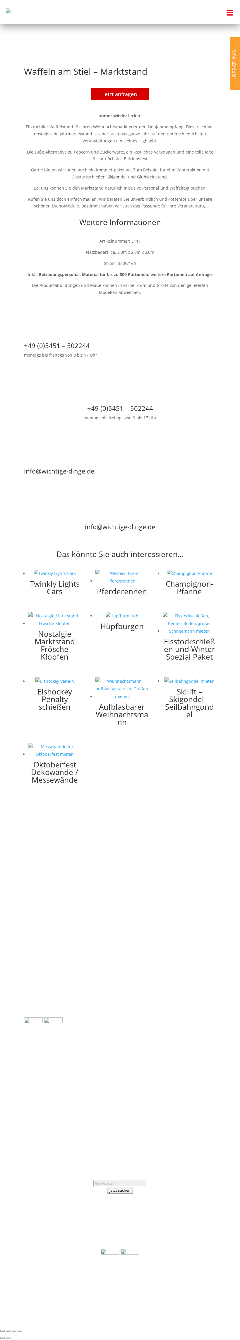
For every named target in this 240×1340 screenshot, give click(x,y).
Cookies (60, 1129)
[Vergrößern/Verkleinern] (2, 1331)
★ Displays (34, 993)
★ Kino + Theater (199, 894)
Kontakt (44, 1108)
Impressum (48, 1122)
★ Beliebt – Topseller (44, 1014)
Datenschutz (36, 1129)
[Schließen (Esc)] (20, 1331)
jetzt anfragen (120, 94)
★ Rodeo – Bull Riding (45, 986)
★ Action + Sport (200, 859)
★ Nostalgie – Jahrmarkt (192, 915)
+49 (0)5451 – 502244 (52, 1087)
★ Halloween (203, 880)
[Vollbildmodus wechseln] (8, 1331)
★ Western (205, 936)
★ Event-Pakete (39, 1000)
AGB (28, 1122)
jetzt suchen (120, 1190)
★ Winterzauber (200, 943)
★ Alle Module (38, 959)
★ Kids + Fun (203, 887)
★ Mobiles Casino (198, 901)
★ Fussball (205, 873)
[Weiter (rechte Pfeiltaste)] (8, 1338)
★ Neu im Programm (44, 1006)
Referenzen (58, 1101)
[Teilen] (14, 1331)
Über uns (33, 1101)
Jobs (28, 1108)
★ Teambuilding (200, 922)
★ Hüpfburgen (38, 979)
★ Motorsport (202, 908)
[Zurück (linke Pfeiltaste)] (2, 1338)
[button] (228, 12)
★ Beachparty (202, 866)
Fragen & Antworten (44, 1115)
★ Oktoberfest (202, 929)
